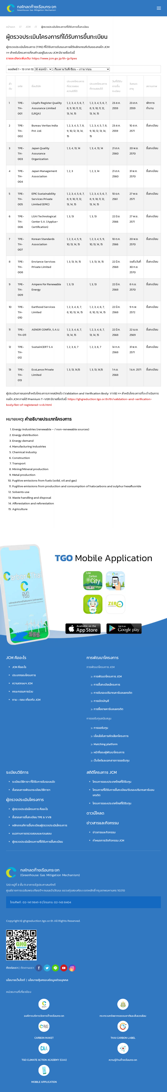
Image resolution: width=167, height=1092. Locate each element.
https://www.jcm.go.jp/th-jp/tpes (54, 58)
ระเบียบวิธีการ (17, 772)
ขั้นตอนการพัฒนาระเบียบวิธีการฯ (31, 790)
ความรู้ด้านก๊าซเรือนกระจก (123, 1060)
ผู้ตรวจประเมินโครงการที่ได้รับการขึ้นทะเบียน (37, 842)
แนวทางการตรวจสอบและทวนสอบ (32, 833)
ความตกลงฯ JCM (22, 683)
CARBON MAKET (44, 1038)
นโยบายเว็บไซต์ (15, 980)
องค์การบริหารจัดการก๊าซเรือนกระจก (44, 1016)
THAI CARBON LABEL (123, 1038)
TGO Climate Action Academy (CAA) (44, 1060)
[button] (159, 8)
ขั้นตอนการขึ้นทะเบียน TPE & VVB (31, 817)
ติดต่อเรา (12, 967)
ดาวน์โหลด (95, 813)
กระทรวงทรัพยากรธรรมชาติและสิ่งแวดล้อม (123, 1016)
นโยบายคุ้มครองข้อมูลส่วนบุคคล (48, 980)
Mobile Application (44, 1082)
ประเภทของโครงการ (24, 675)
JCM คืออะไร (16, 658)
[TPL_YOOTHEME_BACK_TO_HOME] (31, 8)
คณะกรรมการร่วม (22, 691)
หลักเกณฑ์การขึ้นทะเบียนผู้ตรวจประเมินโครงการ (39, 825)
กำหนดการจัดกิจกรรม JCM (108, 840)
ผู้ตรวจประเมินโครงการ (25, 800)
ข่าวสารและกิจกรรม (103, 823)
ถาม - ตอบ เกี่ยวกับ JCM (26, 700)
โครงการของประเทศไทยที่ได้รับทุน (112, 782)
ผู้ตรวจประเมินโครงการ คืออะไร (30, 809)
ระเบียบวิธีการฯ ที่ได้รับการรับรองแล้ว (33, 782)
